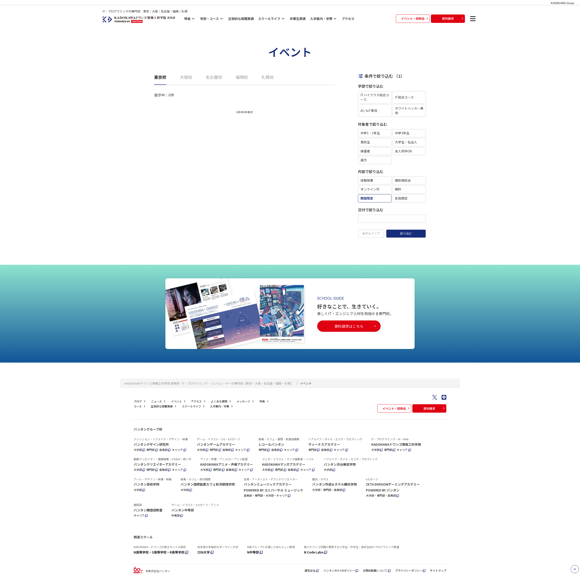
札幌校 (267, 77)
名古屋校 (214, 77)
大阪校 (186, 77)
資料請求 (448, 18)
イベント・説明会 (413, 18)
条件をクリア (371, 233)
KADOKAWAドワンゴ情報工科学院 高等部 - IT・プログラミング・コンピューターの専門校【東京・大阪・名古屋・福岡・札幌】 (209, 383)
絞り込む (406, 233)
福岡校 (242, 77)
